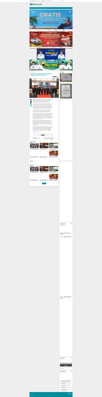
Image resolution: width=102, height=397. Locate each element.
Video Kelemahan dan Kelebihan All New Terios (65, 233)
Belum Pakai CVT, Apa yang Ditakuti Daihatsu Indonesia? (67, 236)
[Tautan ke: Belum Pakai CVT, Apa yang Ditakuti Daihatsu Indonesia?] (61, 265)
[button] (72, 1)
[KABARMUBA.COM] (35, 4)
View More (44, 183)
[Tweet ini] (54, 76)
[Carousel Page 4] (67, 365)
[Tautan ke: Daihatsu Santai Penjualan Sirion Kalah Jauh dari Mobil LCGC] (61, 325)
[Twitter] (43, 135)
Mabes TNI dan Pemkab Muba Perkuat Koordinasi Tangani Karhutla (44, 157)
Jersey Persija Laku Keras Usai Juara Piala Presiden (66, 387)
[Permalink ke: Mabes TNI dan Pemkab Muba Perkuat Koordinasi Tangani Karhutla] (44, 153)
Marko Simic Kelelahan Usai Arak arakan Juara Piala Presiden (66, 390)
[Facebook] (41, 135)
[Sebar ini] (53, 76)
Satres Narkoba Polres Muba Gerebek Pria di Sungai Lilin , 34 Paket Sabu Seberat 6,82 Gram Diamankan (34, 157)
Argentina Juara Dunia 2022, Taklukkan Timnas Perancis (66, 383)
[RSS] (44, 135)
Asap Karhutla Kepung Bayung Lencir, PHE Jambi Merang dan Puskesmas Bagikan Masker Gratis (34, 149)
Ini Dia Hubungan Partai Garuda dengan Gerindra (65, 363)
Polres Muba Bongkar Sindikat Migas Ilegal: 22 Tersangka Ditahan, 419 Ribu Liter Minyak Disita (44, 149)
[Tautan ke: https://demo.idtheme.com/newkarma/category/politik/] (71, 357)
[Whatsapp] (57, 76)
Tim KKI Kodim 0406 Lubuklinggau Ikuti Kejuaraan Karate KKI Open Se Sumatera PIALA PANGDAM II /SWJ (66, 381)
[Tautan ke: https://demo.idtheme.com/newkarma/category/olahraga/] (71, 371)
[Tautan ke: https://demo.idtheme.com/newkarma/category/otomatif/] (71, 223)
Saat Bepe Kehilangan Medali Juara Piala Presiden (66, 385)
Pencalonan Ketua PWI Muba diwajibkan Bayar (36, 138)
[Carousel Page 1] (64, 365)
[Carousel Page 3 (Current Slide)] (66, 365)
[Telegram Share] (56, 76)
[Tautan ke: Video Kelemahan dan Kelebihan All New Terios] (66, 228)
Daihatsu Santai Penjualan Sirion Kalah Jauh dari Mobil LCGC (67, 297)
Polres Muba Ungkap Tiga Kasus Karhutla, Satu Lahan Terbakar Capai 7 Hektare (53, 157)
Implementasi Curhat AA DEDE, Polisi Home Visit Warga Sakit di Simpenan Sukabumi (48, 138)
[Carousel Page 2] (65, 365)
